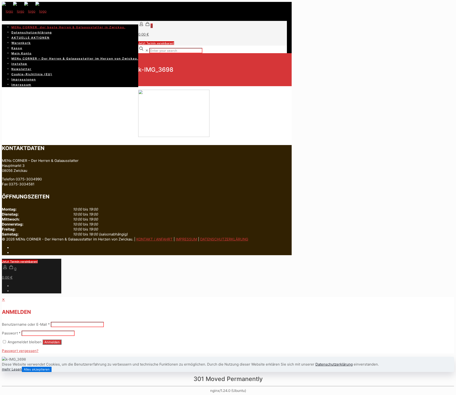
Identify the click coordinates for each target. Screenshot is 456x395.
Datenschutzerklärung (31, 32)
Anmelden (52, 342)
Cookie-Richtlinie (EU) (31, 74)
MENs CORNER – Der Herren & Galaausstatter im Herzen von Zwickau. (74, 58)
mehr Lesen (12, 369)
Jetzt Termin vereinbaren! (156, 43)
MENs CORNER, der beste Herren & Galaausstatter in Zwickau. (68, 27)
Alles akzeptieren (37, 369)
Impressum (21, 84)
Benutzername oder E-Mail (26, 324)
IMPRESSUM (186, 239)
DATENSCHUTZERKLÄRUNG (224, 239)
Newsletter (21, 69)
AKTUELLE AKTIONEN (30, 37)
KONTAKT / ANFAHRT (154, 239)
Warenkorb (21, 43)
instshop (19, 64)
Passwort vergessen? (20, 350)
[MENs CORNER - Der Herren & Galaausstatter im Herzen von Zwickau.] (24, 11)
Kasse (16, 48)
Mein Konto (21, 53)
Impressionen (23, 79)
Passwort (11, 333)
